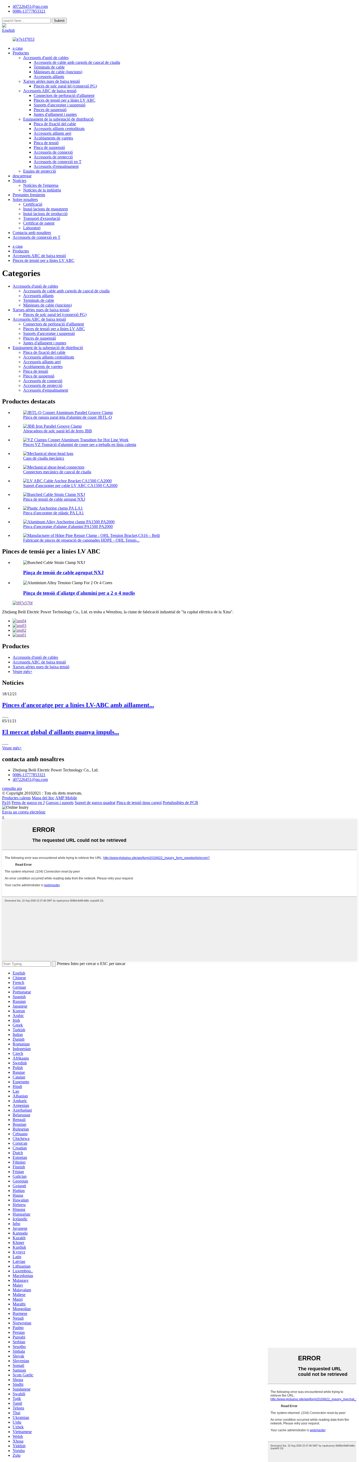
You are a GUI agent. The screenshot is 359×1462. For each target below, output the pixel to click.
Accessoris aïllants (49, 76)
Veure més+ (22, 671)
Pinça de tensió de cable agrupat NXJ (54, 499)
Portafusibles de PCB (180, 802)
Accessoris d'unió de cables (46, 57)
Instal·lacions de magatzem (45, 209)
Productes (21, 53)
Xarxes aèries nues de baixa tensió (51, 81)
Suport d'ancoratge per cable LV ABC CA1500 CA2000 (70, 485)
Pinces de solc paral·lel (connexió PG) (65, 86)
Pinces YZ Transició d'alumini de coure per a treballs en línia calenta (79, 444)
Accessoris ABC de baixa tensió (49, 91)
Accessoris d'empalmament (56, 166)
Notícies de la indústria (42, 190)
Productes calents (16, 798)
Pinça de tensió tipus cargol (139, 802)
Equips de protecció (39, 171)
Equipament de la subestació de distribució (58, 119)
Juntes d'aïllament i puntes (55, 114)
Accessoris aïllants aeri (52, 133)
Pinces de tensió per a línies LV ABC (64, 100)
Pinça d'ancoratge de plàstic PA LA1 (53, 513)
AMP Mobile (66, 798)
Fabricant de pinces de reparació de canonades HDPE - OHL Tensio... (81, 540)
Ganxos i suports (60, 802)
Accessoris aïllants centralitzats (59, 128)
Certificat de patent (38, 223)
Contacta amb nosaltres (32, 232)
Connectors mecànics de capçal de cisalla (57, 472)
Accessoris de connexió (53, 152)
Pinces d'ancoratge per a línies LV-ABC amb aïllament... (78, 705)
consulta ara (12, 788)
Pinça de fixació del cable (55, 124)
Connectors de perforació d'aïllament (64, 95)
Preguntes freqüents (29, 195)
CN (24, 25)
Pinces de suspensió (50, 109)
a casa (18, 48)
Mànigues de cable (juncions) (58, 72)
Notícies (19, 180)
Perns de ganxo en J (28, 802)
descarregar (22, 176)
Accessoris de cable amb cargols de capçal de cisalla (77, 62)
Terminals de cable (49, 67)
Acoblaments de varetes (53, 138)
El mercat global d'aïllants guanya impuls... (60, 732)
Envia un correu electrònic (24, 812)
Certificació (32, 204)
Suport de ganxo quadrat (95, 802)
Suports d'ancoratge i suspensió (59, 105)
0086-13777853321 (29, 775)
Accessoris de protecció (53, 157)
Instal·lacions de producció (45, 213)
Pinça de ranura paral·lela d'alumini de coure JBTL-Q (67, 417)
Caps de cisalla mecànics (43, 458)
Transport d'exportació (41, 218)
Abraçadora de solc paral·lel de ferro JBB (57, 431)
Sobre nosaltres (25, 199)
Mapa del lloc (43, 798)
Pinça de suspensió (49, 147)
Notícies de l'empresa (40, 185)
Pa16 (6, 802)
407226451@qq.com (30, 6)
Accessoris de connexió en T (57, 161)
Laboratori (31, 228)
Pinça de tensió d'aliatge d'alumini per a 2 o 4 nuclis (79, 593)
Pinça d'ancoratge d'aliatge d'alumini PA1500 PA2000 (68, 526)
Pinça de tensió (46, 143)
